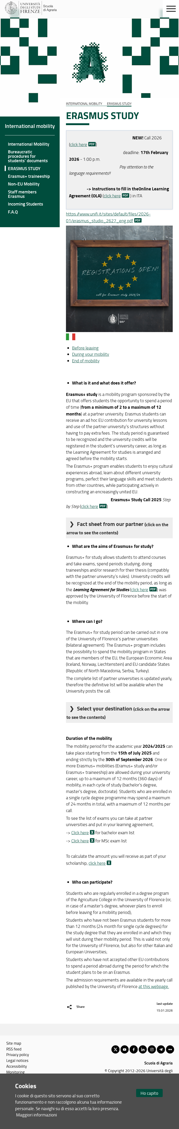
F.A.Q (13, 212)
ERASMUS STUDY (24, 168)
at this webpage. (153, 986)
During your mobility (90, 354)
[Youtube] (124, 1049)
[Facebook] (134, 1049)
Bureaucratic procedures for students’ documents (28, 156)
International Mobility (28, 144)
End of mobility (86, 361)
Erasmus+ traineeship (29, 176)
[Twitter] (115, 1049)
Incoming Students (25, 204)
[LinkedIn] (143, 1049)
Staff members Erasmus (22, 194)
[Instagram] (152, 1049)
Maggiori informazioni (36, 1115)
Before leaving (85, 348)
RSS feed (13, 1049)
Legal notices (17, 1060)
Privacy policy (17, 1054)
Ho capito (149, 1093)
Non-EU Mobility (23, 184)
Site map (13, 1043)
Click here (80, 833)
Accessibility (16, 1066)
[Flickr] (170, 1049)
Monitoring (15, 1072)
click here (78, 144)
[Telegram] (161, 1049)
